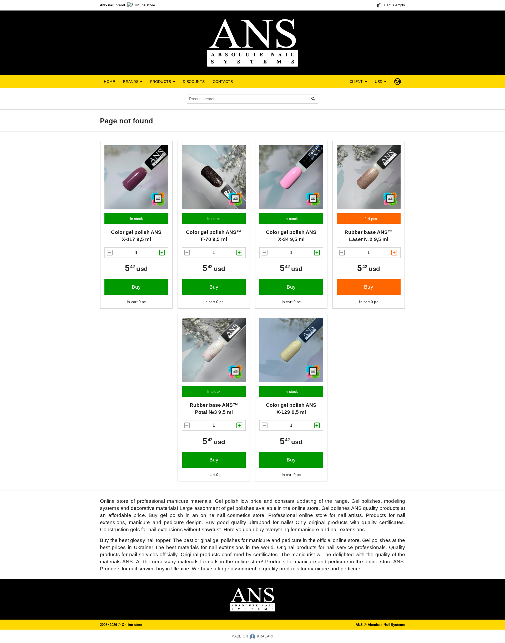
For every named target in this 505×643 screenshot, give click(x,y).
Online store (145, 5)
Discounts (194, 81)
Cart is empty (394, 5)
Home (109, 81)
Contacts (223, 81)
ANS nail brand (113, 5)
